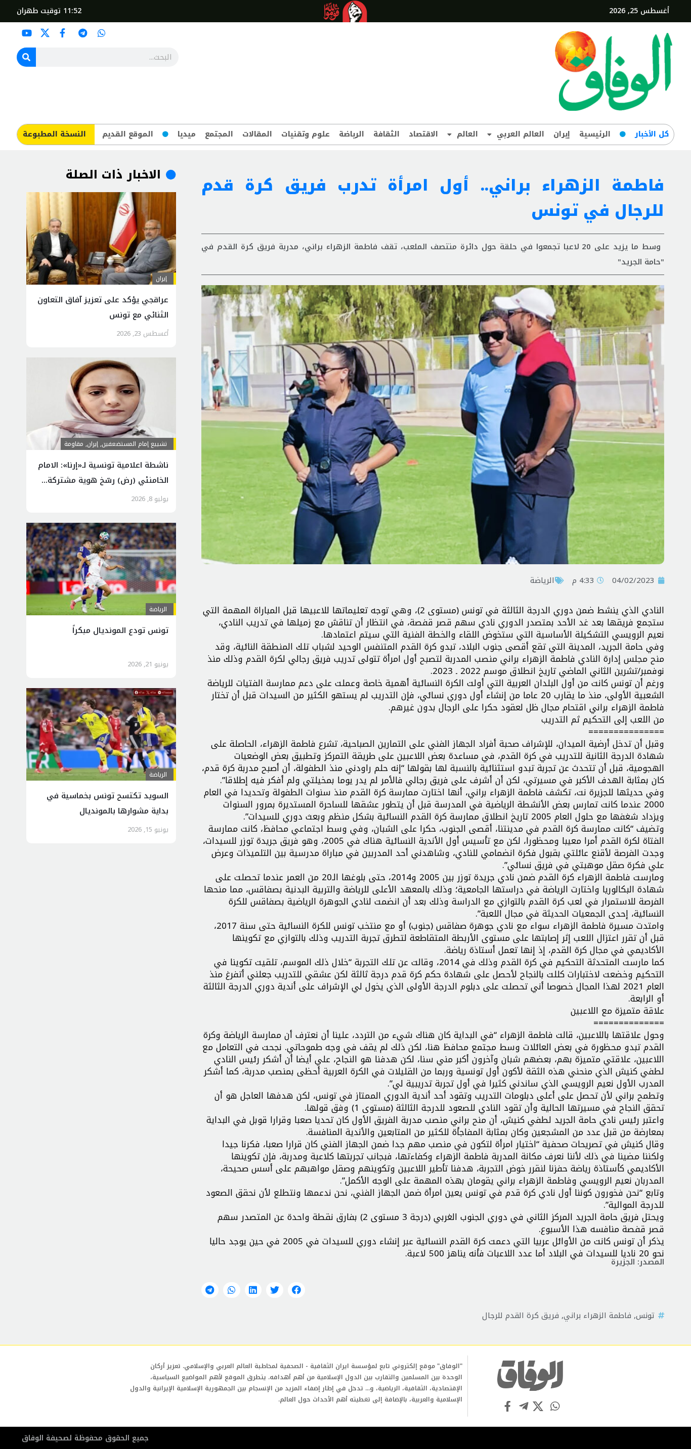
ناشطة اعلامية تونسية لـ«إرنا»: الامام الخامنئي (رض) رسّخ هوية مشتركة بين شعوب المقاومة (103, 480)
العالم (467, 134)
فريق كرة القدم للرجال (520, 1315)
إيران (561, 134)
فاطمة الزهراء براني (597, 1315)
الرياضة (351, 134)
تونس (645, 1315)
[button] (296, 1290)
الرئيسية (595, 134)
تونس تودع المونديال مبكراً (120, 630)
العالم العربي (520, 134)
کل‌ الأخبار (652, 134)
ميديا (187, 134)
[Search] (26, 57)
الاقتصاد (423, 134)
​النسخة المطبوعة (54, 134)
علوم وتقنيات (305, 134)
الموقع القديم (127, 134)
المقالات (257, 134)
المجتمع (219, 134)
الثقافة (386, 134)
